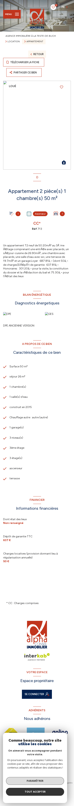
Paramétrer (35, 781)
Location (13, 41)
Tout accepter (35, 791)
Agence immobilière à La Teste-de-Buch (31, 36)
